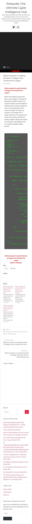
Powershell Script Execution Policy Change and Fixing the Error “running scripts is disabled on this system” (14, 425)
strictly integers (12, 334)
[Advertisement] (16, 48)
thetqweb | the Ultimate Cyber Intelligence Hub (16, 8)
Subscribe (8, 518)
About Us (6, 495)
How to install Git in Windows (12, 430)
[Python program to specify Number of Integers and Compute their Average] (21, 294)
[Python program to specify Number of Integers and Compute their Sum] (9, 294)
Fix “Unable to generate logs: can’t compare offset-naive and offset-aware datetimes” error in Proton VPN (15, 477)
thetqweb (7, 83)
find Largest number (11, 332)
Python (7, 329)
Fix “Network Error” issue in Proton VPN (15, 472)
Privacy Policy (7, 489)
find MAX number (22, 332)
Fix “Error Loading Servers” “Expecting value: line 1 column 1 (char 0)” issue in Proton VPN (14, 457)
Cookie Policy (7, 492)
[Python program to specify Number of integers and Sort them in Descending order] (9, 314)
